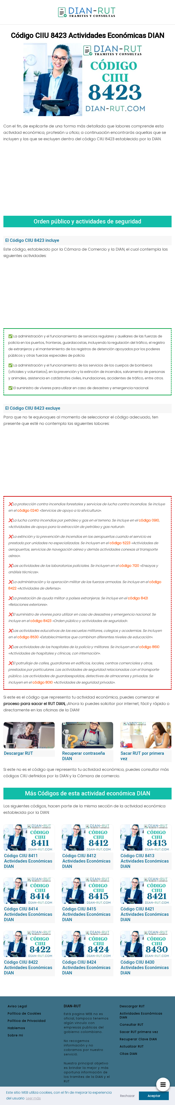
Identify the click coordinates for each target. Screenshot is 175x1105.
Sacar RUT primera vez (139, 1032)
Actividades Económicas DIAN (141, 1015)
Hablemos (16, 1028)
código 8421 (138, 598)
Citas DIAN (128, 1054)
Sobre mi (15, 1035)
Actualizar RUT (132, 1046)
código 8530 (28, 637)
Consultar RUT (131, 1024)
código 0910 (149, 520)
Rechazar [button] (127, 1096)
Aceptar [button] (154, 1096)
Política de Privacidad (27, 1021)
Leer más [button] (33, 1098)
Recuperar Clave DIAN (138, 1039)
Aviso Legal (17, 1006)
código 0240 (28, 510)
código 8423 (40, 620)
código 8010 (42, 682)
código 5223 (119, 543)
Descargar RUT (132, 1006)
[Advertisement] (87, 177)
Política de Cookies (24, 1013)
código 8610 (149, 646)
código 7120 (129, 565)
